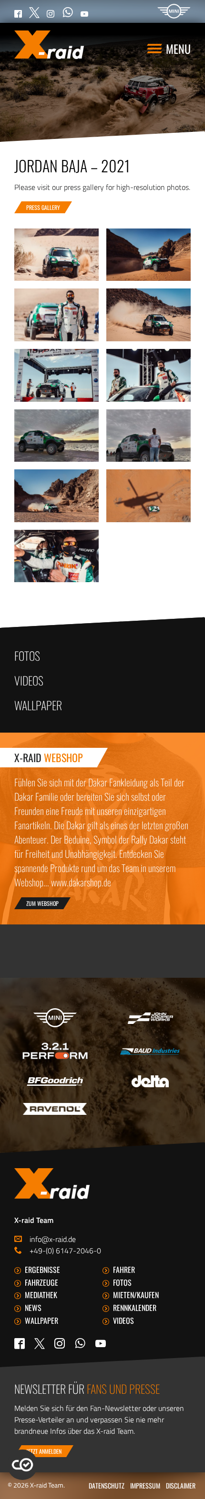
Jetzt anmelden (44, 1451)
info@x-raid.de (53, 1239)
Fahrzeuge (41, 1282)
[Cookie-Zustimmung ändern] (22, 1464)
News (33, 1307)
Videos (28, 680)
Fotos (27, 655)
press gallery (43, 207)
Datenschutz (106, 1485)
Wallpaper (38, 705)
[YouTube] (100, 1343)
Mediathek (41, 1294)
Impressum (145, 1485)
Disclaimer (180, 1485)
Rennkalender (134, 1307)
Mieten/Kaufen (136, 1294)
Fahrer (124, 1269)
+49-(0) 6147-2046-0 (65, 1250)
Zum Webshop (42, 903)
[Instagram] (59, 1343)
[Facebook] (19, 1343)
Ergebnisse (42, 1269)
